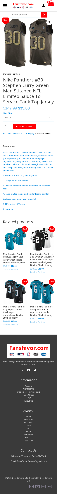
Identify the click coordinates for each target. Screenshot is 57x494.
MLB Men (28, 422)
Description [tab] (9, 146)
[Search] (44, 15)
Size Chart (29, 395)
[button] (49, 22)
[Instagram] (22, 370)
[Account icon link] (43, 5)
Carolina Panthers (11, 74)
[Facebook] (28, 370)
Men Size (7, 113)
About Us (28, 401)
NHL (28, 428)
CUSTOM (28, 440)
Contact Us (28, 389)
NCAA (28, 431)
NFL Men (28, 419)
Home (28, 416)
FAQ (28, 398)
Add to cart (24, 126)
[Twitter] (35, 370)
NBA (28, 425)
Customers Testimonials (28, 392)
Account (28, 386)
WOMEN (28, 434)
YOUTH (28, 437)
